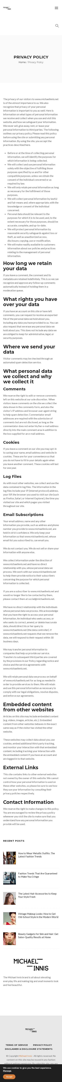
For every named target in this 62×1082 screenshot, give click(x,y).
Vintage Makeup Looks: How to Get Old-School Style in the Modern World (38, 915)
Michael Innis (25, 1056)
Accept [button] (9, 1076)
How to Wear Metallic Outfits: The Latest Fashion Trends (36, 855)
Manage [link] (7, 1070)
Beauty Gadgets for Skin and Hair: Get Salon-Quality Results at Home (38, 936)
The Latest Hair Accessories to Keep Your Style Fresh (37, 895)
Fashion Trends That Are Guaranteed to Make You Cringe (37, 875)
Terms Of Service (17, 1045)
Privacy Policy (42, 1045)
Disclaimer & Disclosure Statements (28, 1049)
